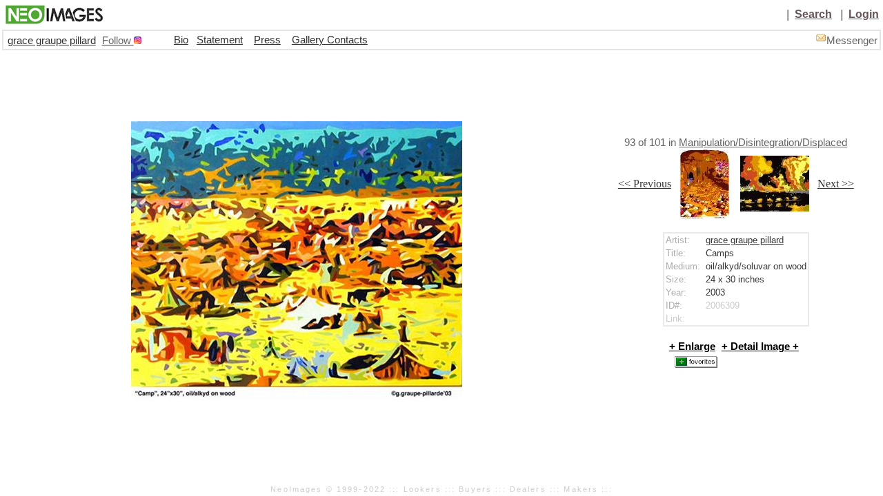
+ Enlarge (692, 346)
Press (267, 39)
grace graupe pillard (52, 40)
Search (813, 14)
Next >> (835, 183)
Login (864, 14)
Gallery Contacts (330, 39)
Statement (220, 39)
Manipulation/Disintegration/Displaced (763, 142)
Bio (181, 39)
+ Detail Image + (760, 346)
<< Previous (644, 183)
